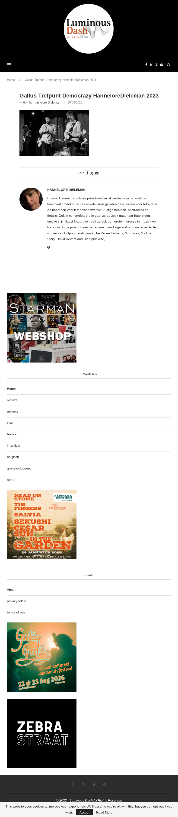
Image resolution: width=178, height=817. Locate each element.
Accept (84, 812)
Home (11, 80)
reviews (12, 411)
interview (13, 445)
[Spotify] (161, 65)
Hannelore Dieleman (46, 102)
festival (12, 434)
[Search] (168, 65)
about (11, 480)
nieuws (12, 400)
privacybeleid (16, 601)
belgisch (13, 457)
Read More (104, 812)
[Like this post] (82, 173)
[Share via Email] (97, 173)
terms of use (16, 612)
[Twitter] (151, 65)
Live (10, 423)
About (11, 589)
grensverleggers (19, 468)
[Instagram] (156, 65)
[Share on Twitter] (91, 173)
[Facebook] (146, 65)
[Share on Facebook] (87, 173)
